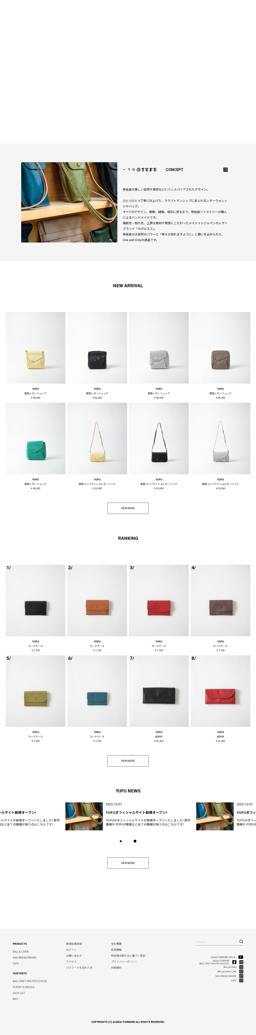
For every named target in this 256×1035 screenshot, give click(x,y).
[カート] (238, 7)
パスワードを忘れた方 (79, 967)
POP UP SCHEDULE (169, 8)
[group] (128, 816)
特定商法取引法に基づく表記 (128, 955)
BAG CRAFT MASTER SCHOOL (131, 8)
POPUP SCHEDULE (24, 987)
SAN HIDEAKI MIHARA (76, 8)
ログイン (71, 949)
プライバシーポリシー (124, 961)
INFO (209, 8)
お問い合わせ (74, 955)
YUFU (99, 8)
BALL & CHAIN (47, 8)
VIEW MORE (128, 508)
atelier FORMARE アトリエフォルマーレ (17, 7)
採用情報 (116, 949)
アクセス (71, 961)
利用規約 (116, 967)
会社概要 (116, 943)
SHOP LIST (195, 8)
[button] (121, 841)
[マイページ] (231, 7)
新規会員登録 (74, 943)
